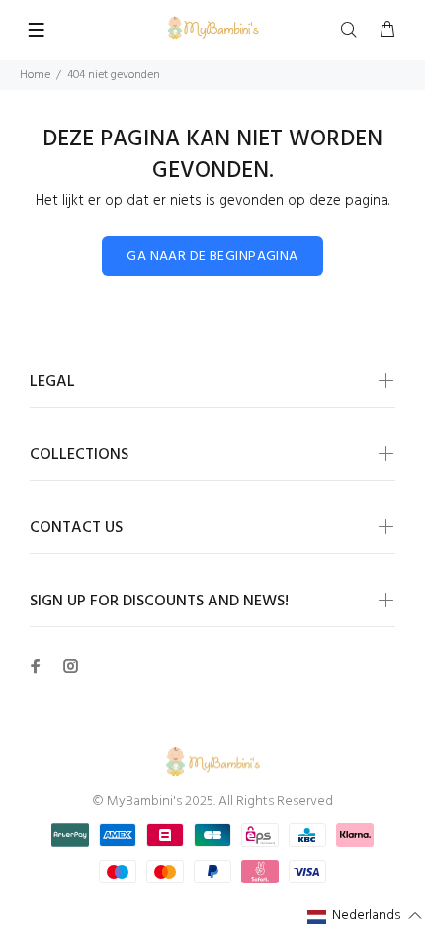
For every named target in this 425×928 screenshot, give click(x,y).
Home (35, 75)
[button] (365, 916)
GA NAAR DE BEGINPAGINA (212, 256)
